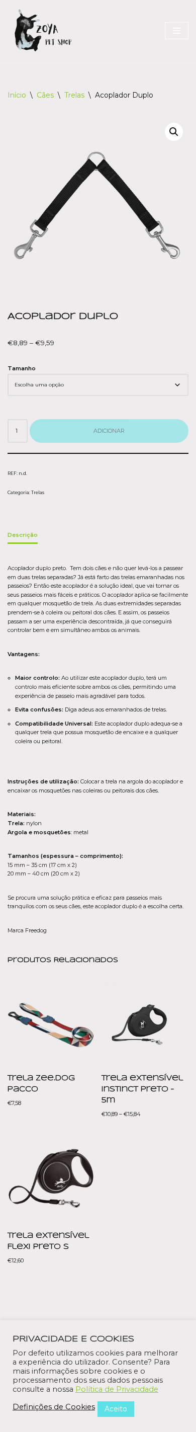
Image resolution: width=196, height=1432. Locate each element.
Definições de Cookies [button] (54, 1406)
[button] (174, 132)
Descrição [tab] (23, 534)
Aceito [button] (116, 1408)
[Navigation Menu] (176, 30)
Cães (45, 95)
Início (17, 95)
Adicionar (109, 430)
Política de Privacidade (116, 1389)
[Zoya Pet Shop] (43, 30)
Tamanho (22, 368)
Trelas (74, 95)
